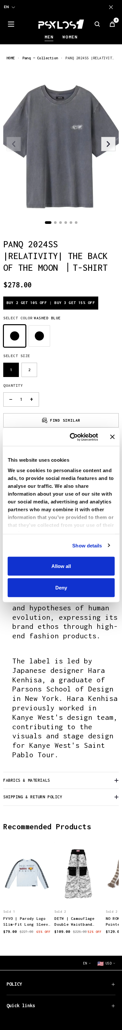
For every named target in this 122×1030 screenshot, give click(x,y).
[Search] (97, 24)
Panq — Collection (40, 58)
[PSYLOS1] (61, 24)
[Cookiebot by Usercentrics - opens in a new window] (72, 437)
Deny (61, 587)
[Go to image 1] (48, 222)
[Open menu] (11, 24)
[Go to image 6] (76, 222)
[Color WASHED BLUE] (14, 336)
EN (6, 7)
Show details (87, 545)
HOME (11, 58)
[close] (112, 7)
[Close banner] (112, 437)
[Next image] (108, 144)
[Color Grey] (39, 336)
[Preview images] (27, 894)
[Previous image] (14, 144)
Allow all (61, 566)
